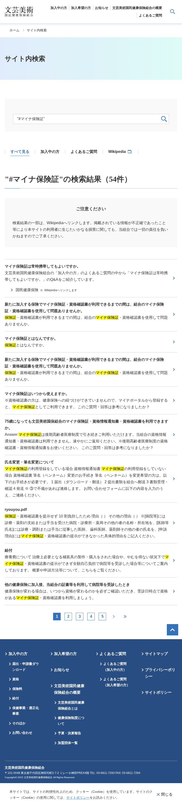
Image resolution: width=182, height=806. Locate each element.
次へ (114, 616)
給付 (15, 698)
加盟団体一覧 (68, 743)
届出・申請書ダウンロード (25, 667)
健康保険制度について (71, 721)
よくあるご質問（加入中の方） (115, 667)
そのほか (19, 723)
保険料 (17, 689)
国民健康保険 (46, 290)
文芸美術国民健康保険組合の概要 (69, 689)
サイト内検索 (172, 11)
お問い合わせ (22, 733)
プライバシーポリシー (160, 673)
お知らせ (61, 670)
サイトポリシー (78, 797)
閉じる (167, 794)
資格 (15, 679)
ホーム (14, 30)
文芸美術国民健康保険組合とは (71, 705)
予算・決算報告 (69, 733)
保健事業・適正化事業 (25, 711)
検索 (164, 119)
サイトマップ (156, 654)
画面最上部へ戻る (172, 629)
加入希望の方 (65, 654)
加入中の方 (18, 654)
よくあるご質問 (113, 654)
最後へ (125, 616)
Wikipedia (117, 152)
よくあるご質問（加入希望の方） (116, 682)
